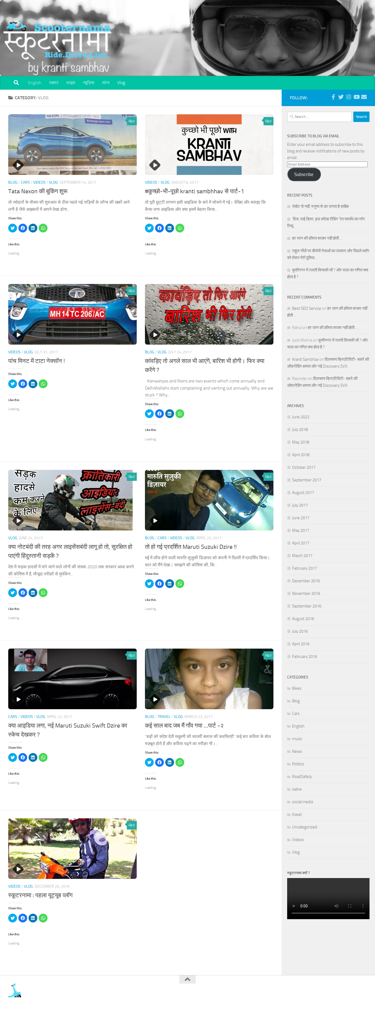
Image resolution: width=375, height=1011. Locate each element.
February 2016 (304, 656)
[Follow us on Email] (364, 97)
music (297, 738)
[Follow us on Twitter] (341, 97)
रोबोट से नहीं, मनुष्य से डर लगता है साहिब (320, 206)
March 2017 (302, 555)
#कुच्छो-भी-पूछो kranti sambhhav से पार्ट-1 (194, 191)
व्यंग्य (106, 82)
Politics (298, 764)
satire (297, 789)
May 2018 (300, 442)
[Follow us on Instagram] (348, 97)
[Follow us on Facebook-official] (333, 97)
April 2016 (300, 643)
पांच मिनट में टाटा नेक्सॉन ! (36, 361)
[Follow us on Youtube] (356, 97)
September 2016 (306, 606)
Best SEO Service (306, 308)
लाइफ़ (70, 82)
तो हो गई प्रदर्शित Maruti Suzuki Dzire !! (191, 546)
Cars (25, 182)
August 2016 (303, 618)
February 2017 (304, 568)
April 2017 (300, 543)
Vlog (121, 82)
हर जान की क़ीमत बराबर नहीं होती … (317, 238)
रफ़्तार (53, 82)
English (34, 82)
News (297, 751)
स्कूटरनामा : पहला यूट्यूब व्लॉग (40, 895)
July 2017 (300, 505)
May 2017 (300, 530)
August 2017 (303, 492)
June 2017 (300, 517)
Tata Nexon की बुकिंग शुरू (38, 191)
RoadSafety (302, 776)
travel (164, 716)
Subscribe (304, 174)
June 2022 (300, 416)
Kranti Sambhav (305, 359)
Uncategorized (304, 827)
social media (302, 801)
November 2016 (306, 593)
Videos (39, 182)
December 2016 (306, 580)
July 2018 (300, 429)
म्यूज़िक (88, 82)
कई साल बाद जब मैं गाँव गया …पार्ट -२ (184, 725)
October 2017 (303, 467)
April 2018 (300, 454)
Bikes (296, 688)
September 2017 (306, 480)
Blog (13, 182)
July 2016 (300, 631)
